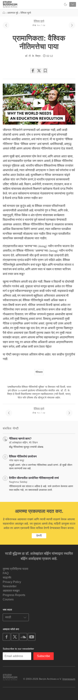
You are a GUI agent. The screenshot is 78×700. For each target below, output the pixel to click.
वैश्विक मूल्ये (39, 20)
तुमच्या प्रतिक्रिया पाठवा (15, 568)
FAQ (6, 573)
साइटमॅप (7, 577)
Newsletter (10, 586)
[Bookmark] (45, 70)
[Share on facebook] (33, 70)
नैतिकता (39, 372)
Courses (8, 599)
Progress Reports (14, 595)
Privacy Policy (12, 581)
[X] (39, 70)
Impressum (68, 678)
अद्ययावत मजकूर (11, 590)
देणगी (39, 535)
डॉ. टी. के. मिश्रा (32, 55)
